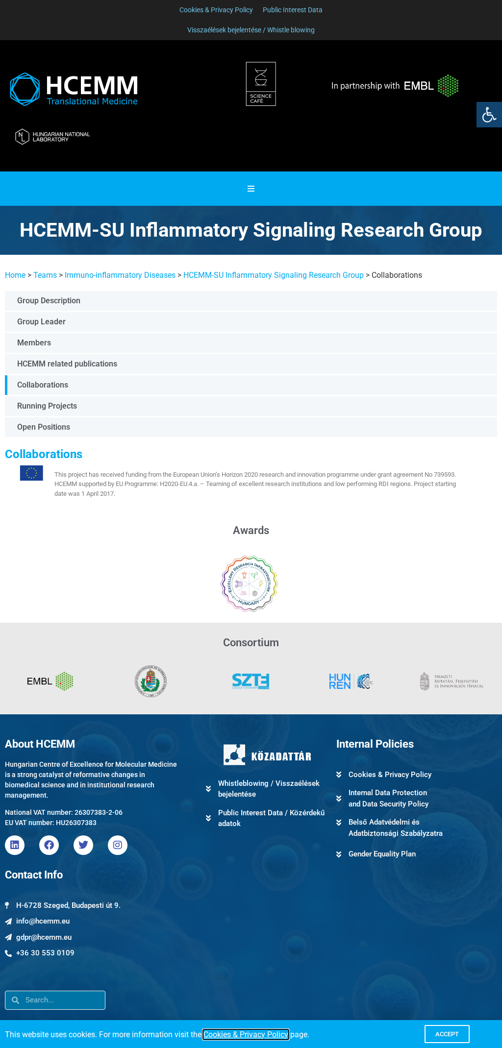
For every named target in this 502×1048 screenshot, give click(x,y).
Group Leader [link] (41, 321)
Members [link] (34, 342)
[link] (489, 114)
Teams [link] (45, 275)
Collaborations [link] (42, 385)
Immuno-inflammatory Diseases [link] (120, 275)
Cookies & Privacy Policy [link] (245, 1034)
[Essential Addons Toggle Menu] (251, 188)
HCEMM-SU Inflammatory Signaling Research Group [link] (273, 275)
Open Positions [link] (43, 427)
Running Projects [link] (47, 406)
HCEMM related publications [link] (67, 363)
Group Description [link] (48, 300)
